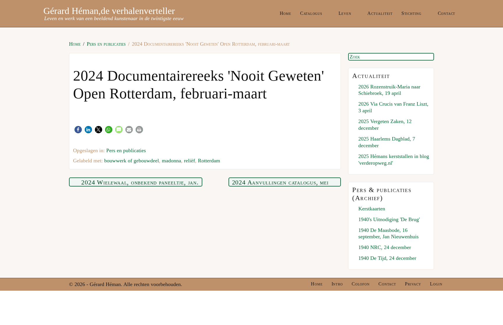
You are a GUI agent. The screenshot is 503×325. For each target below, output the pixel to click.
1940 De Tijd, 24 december (387, 258)
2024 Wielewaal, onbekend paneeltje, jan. (140, 182)
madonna (171, 161)
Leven (345, 13)
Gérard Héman (70, 11)
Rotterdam (209, 161)
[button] (78, 129)
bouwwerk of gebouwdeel (131, 161)
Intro (337, 283)
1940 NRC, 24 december (384, 247)
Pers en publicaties (126, 150)
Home (285, 13)
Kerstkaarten (371, 209)
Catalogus (311, 13)
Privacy (413, 283)
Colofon (361, 283)
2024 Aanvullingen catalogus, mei (280, 182)
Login (436, 283)
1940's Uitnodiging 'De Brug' (389, 219)
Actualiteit (380, 13)
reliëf (189, 161)
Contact (447, 13)
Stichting (411, 13)
